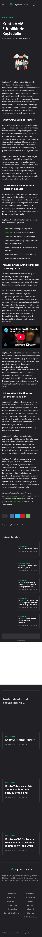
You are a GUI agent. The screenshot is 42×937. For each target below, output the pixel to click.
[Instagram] (14, 885)
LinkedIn (33, 496)
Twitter (8, 496)
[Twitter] (17, 516)
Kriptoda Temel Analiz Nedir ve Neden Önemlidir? (27, 621)
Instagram (16, 496)
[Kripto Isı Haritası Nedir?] (9, 549)
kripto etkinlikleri (14, 525)
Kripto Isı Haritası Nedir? (28, 549)
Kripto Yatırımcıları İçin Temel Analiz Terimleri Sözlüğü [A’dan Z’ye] (27, 585)
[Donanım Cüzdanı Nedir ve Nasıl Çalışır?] (9, 567)
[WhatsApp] (28, 516)
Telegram (16, 501)
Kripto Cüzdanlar (24, 563)
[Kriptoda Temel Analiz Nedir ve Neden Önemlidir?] (9, 621)
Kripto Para (7, 17)
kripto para (26, 525)
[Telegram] (18, 885)
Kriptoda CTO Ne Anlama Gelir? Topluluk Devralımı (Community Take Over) (28, 603)
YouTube (24, 496)
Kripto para (9, 232)
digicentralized (23, 39)
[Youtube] (23, 885)
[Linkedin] (27, 885)
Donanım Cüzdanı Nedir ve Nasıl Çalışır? (27, 567)
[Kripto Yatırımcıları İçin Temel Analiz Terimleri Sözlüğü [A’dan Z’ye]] (9, 585)
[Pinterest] (22, 516)
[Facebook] (12, 516)
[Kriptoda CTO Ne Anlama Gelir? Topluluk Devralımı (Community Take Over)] (9, 603)
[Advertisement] (21, 663)
